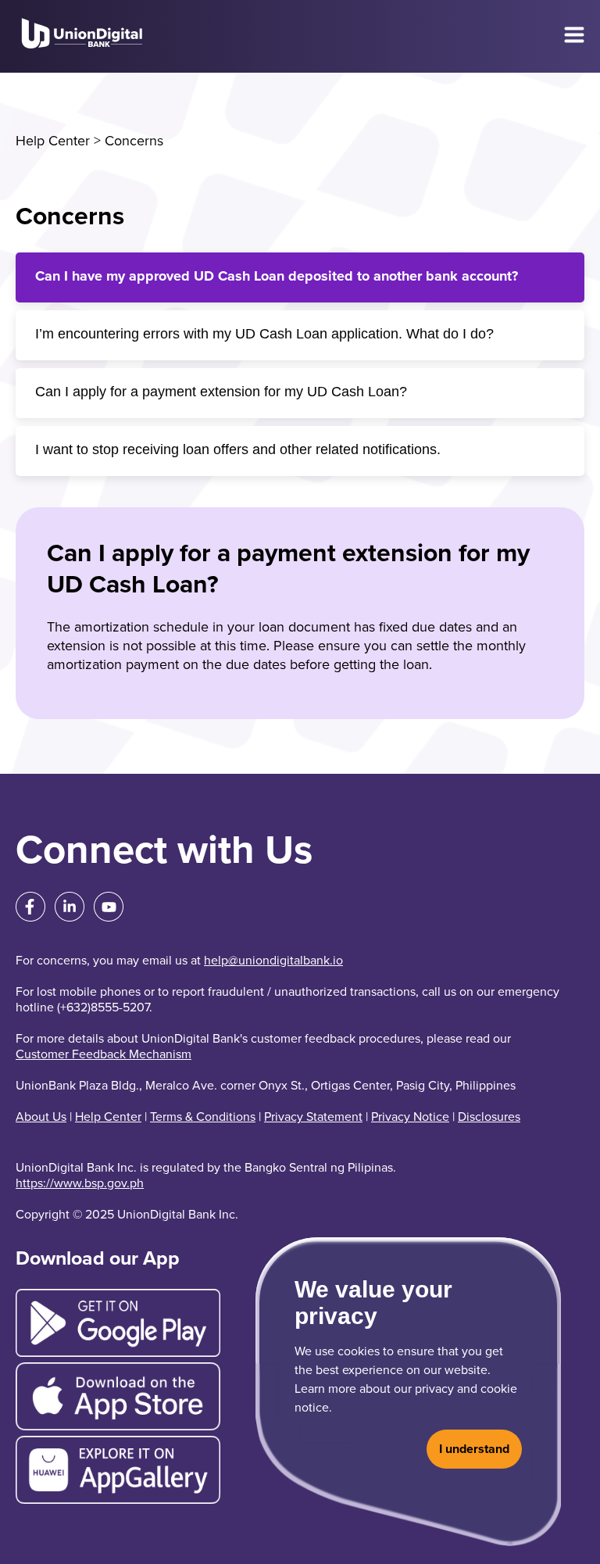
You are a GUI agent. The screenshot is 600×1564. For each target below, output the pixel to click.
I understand (474, 1449)
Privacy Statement (313, 1117)
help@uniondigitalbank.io (273, 960)
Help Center (53, 140)
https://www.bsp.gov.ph (80, 1183)
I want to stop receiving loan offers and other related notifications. (238, 449)
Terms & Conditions (202, 1117)
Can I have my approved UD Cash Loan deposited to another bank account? (276, 276)
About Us (41, 1117)
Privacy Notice (410, 1117)
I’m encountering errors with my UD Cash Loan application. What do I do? (264, 334)
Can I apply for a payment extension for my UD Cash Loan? (221, 391)
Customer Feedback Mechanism (103, 1054)
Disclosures (489, 1117)
